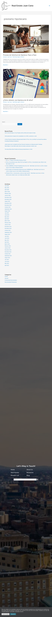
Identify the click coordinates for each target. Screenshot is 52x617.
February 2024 (8, 222)
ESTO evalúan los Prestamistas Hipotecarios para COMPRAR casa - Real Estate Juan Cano (24, 169)
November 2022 (8, 251)
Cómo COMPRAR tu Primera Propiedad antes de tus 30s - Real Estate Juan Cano (22, 165)
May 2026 (7, 187)
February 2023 (8, 245)
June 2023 (7, 238)
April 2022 (7, 265)
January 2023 (7, 247)
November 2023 (8, 228)
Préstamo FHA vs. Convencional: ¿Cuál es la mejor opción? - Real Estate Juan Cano (23, 173)
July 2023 (7, 236)
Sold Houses (15, 472)
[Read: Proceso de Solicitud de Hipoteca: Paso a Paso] (26, 38)
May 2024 (7, 216)
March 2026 (7, 191)
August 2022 (7, 257)
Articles (6, 276)
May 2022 (7, 263)
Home (13, 469)
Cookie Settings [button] (5, 614)
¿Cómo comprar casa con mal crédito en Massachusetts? (18, 171)
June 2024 (7, 214)
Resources (30, 472)
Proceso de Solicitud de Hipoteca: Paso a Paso (19, 55)
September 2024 (8, 209)
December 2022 (8, 249)
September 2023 (8, 232)
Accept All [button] (13, 614)
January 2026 (7, 195)
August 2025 (7, 201)
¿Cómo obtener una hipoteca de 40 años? (18, 100)
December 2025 (8, 197)
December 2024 (8, 203)
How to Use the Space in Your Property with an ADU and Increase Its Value (20, 132)
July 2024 (7, 212)
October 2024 (7, 207)
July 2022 (7, 259)
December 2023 (8, 226)
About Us (30, 469)
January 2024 (7, 224)
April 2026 (7, 189)
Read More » (5, 64)
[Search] (37, 479)
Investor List (15, 475)
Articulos (5, 56)
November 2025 (8, 199)
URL (7, 160)
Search (3, 121)
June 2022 (7, 261)
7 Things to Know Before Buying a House (17, 160)
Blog (28, 475)
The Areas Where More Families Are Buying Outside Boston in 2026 (18, 149)
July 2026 (7, 185)
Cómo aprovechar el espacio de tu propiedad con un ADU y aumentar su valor (21, 136)
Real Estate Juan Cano (22, 5)
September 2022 (8, 255)
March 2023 (7, 244)
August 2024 (7, 210)
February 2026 (8, 193)
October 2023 (7, 230)
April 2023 (7, 242)
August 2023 (7, 234)
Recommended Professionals (11, 282)
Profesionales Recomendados (11, 280)
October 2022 (7, 253)
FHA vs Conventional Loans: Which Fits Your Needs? (16, 162)
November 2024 (8, 205)
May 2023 (7, 240)
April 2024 (7, 218)
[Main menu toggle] (49, 5)
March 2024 (7, 220)
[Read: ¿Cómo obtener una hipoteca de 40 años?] (26, 83)
